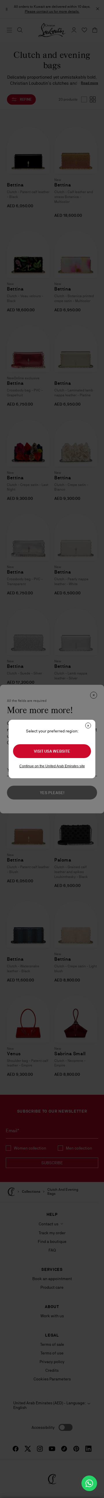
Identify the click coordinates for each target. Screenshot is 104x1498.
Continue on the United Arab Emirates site (52, 766)
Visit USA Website (52, 751)
